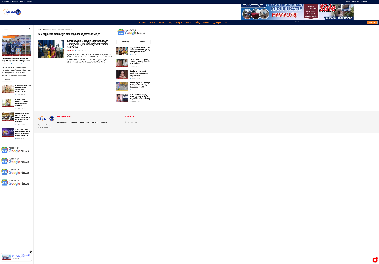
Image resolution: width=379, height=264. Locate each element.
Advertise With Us (6, 2)
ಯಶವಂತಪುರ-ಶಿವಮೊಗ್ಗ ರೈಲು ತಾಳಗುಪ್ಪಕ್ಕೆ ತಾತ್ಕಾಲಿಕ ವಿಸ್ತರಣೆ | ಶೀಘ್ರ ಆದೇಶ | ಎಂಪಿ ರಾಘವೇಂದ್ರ (140, 96)
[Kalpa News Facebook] (368, 2)
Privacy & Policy (84, 123)
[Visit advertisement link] (299, 10)
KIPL (50, 128)
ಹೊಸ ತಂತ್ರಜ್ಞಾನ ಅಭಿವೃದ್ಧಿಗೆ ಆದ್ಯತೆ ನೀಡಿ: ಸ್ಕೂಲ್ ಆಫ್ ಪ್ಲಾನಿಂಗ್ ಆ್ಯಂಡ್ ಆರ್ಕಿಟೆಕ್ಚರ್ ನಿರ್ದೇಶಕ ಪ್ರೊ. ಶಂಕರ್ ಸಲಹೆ (88, 44)
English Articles (9, 37)
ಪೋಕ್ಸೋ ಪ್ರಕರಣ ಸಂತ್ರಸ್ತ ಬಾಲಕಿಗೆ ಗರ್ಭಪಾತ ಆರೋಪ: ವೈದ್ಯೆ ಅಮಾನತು (139, 73)
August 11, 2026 (20, 109)
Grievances (15, 2)
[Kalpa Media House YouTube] (374, 2)
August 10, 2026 (20, 124)
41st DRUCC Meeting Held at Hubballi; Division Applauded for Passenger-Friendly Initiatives (22, 117)
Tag (44, 29)
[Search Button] (29, 29)
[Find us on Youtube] (136, 122)
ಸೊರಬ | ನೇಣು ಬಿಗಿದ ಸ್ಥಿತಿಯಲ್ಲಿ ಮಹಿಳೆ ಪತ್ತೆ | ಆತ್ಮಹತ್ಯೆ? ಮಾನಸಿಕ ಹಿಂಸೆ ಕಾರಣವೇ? (140, 61)
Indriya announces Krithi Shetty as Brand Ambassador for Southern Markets (23, 88)
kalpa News (7, 64)
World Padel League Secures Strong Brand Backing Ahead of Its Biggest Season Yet (22, 132)
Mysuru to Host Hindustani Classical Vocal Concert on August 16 (21, 102)
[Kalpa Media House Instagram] (370, 2)
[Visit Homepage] (11, 12)
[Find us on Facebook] (125, 122)
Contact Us (29, 2)
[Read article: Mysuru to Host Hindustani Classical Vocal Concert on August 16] (8, 103)
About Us (22, 2)
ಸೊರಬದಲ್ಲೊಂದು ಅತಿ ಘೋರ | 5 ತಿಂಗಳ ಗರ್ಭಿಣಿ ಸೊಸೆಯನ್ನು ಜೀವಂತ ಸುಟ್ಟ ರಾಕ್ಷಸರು (140, 85)
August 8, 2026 (20, 138)
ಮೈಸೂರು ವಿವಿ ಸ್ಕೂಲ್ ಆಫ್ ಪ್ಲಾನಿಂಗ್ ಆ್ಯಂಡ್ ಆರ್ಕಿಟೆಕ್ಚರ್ (60, 29)
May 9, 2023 (79, 51)
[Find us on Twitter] (128, 122)
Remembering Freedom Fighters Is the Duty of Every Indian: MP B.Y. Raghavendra (16, 59)
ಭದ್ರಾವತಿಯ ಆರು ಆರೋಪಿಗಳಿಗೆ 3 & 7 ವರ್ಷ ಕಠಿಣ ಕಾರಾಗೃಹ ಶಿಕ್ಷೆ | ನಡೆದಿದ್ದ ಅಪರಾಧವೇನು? (140, 50)
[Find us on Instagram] (132, 122)
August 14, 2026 (20, 95)
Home (39, 29)
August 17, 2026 (16, 64)
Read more (8, 80)
